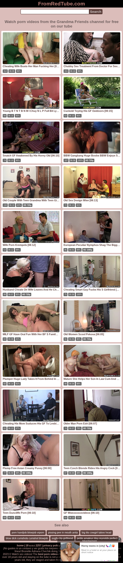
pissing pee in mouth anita (63, 532)
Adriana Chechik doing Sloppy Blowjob (54, 551)
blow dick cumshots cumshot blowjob (27, 538)
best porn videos (48, 554)
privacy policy (51, 545)
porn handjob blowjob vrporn (28, 532)
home (20, 545)
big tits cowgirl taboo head (96, 532)
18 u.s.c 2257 (33, 545)
